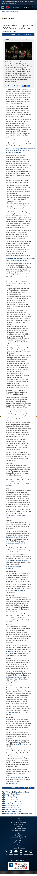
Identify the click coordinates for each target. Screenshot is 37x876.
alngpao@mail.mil (21, 458)
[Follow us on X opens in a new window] (6, 852)
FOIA (18, 833)
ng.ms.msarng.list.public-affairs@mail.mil (13, 568)
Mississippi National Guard (12, 800)
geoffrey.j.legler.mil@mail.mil (14, 651)
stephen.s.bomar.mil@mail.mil (15, 677)
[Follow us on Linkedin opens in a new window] (11, 852)
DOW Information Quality (19, 828)
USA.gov (18, 845)
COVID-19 (7, 792)
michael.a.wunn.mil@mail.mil (15, 515)
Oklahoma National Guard (12, 806)
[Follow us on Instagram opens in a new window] (30, 852)
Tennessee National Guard (12, 812)
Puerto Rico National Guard (12, 810)
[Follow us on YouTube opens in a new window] (16, 852)
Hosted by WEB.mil (18, 860)
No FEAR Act (18, 835)
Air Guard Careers (18, 843)
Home (18, 818)
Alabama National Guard (21, 792)
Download (17, 86)
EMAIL (20, 34)
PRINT (13, 34)
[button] (9, 4)
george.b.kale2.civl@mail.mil (14, 484)
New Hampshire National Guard (14, 802)
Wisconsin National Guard (12, 814)
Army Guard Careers (19, 841)
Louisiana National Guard (12, 798)
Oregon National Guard (11, 808)
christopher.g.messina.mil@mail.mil (17, 740)
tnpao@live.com (20, 744)
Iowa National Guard (10, 796)
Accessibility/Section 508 (18, 837)
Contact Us (18, 839)
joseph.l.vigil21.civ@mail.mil (14, 620)
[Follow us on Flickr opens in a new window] (20, 852)
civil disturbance (28, 814)
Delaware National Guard (12, 794)
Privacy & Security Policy (18, 822)
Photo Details (8, 86)
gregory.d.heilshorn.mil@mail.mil (17, 590)
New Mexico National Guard (13, 804)
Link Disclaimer (18, 824)
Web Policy (18, 826)
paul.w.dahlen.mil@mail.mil (14, 712)
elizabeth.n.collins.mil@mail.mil (15, 537)
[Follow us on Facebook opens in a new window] (25, 852)
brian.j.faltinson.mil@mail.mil (14, 777)
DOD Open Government (18, 830)
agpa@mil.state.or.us (12, 683)
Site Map (18, 820)
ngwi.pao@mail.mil (11, 783)
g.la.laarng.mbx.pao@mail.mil (15, 543)
